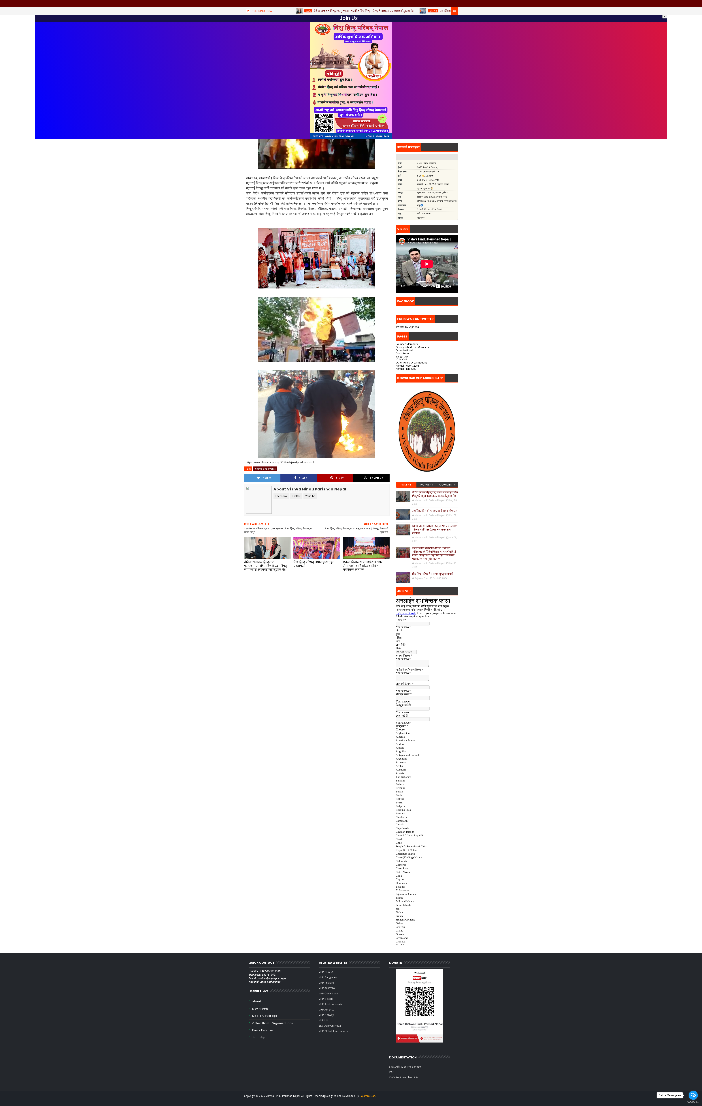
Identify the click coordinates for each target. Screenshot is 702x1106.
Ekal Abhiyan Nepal (330, 1025)
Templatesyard (253, 1100)
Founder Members (407, 344)
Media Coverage (264, 1016)
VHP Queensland (329, 993)
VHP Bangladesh (328, 977)
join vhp (258, 1037)
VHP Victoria (326, 998)
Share (303, 478)
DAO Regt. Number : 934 (403, 1077)
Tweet (267, 478)
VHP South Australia (330, 1004)
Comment (376, 478)
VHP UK (323, 1020)
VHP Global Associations (333, 1031)
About (256, 1001)
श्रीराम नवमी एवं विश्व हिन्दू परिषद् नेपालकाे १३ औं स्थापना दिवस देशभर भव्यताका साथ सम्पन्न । (434, 529)
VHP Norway (326, 1015)
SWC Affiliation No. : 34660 (405, 1066)
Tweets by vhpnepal (407, 327)
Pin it (340, 478)
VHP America (326, 1009)
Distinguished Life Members (412, 347)
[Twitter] (448, 1100)
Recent (406, 484)
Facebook (281, 496)
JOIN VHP (401, 359)
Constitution (403, 353)
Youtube (310, 496)
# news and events (265, 468)
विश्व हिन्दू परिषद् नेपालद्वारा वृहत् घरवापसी (313, 564)
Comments (447, 484)
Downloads (260, 1009)
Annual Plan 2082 (406, 368)
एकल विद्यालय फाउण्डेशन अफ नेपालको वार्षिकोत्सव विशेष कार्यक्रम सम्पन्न (362, 566)
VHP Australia (327, 988)
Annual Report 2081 (407, 365)
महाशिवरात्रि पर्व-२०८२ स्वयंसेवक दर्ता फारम (434, 511)
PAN (392, 1072)
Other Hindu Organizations (411, 362)
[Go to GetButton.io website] (693, 1102)
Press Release (262, 1030)
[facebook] (454, 1100)
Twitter (296, 496)
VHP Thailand (327, 982)
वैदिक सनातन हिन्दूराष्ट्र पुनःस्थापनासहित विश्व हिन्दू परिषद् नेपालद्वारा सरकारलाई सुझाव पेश (265, 566)
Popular (426, 484)
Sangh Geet (403, 356)
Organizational (404, 350)
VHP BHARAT (327, 972)
